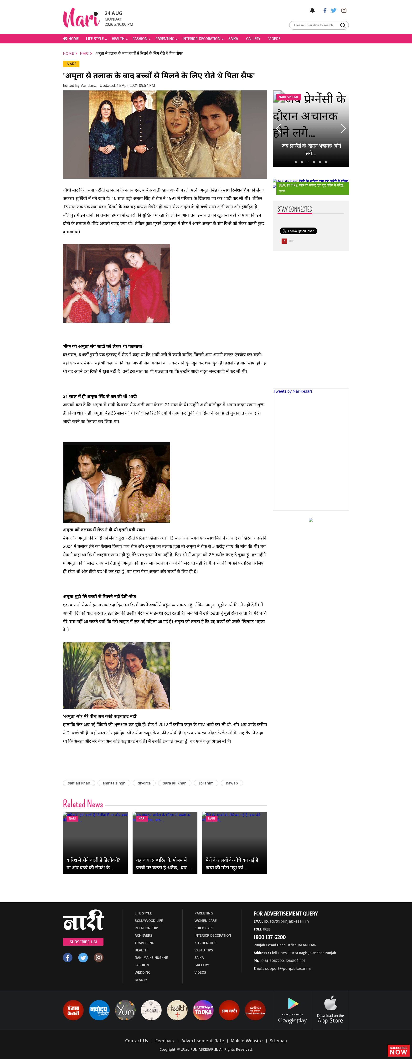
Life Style (95, 38)
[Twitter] (332, 10)
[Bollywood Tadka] (203, 1019)
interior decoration (201, 38)
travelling (144, 942)
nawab (232, 783)
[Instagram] (342, 10)
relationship (146, 927)
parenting (164, 38)
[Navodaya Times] (99, 1019)
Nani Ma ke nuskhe (151, 957)
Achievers (143, 935)
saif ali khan (79, 783)
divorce (144, 783)
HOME (73, 38)
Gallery (253, 38)
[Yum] (125, 1019)
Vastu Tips (204, 950)
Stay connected (295, 209)
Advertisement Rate (202, 1040)
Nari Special (289, 97)
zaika (233, 38)
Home (69, 53)
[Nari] (83, 929)
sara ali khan (174, 783)
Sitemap (278, 1040)
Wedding (142, 972)
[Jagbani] (229, 1019)
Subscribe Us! (83, 941)
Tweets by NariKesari (292, 391)
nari (84, 53)
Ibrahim (206, 783)
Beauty (141, 979)
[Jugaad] (151, 1019)
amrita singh (114, 783)
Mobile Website (247, 1040)
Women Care (206, 920)
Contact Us (137, 1040)
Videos (274, 38)
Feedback (165, 1040)
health (118, 38)
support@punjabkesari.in (288, 968)
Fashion (140, 38)
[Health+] (177, 1019)
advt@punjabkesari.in (289, 921)
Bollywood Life (149, 920)
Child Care (204, 927)
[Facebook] (322, 10)
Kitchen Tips (205, 942)
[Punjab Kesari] (73, 1019)
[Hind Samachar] (255, 1019)
